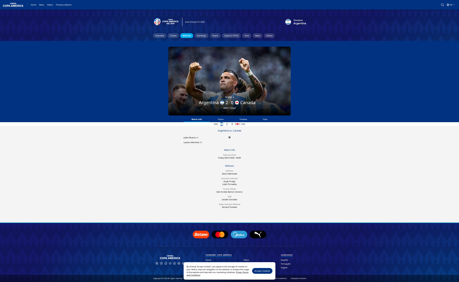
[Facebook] (165, 263)
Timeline (243, 119)
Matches (187, 35)
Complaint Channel (298, 278)
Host (247, 35)
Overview (159, 35)
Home (33, 4)
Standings (201, 35)
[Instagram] (161, 263)
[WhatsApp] (183, 263)
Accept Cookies (262, 270)
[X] (156, 263)
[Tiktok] (174, 263)
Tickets (173, 35)
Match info (196, 119)
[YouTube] (170, 263)
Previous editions (64, 4)
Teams (215, 35)
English (284, 267)
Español (284, 260)
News (41, 4)
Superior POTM (231, 35)
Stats (265, 119)
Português (285, 264)
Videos (50, 4)
